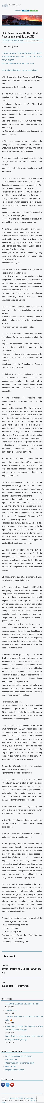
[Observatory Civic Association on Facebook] (3, 1085)
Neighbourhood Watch (14, 1070)
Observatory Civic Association (21, 1098)
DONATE (34, 10)
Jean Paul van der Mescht (13, 41)
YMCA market (11, 1010)
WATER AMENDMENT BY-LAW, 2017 (18, 63)
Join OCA (26, 10)
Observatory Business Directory (18, 1056)
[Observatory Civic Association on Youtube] (12, 1085)
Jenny (4, 1102)
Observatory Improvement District (19, 1063)
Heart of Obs (10, 1066)
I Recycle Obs (11, 1060)
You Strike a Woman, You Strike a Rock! (22, 1004)
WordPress (35, 1100)
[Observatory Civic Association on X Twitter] (8, 1085)
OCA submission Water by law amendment (20, 70)
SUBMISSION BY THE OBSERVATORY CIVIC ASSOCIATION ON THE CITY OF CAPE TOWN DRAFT (22, 56)
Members (17, 10)
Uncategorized (9, 956)
